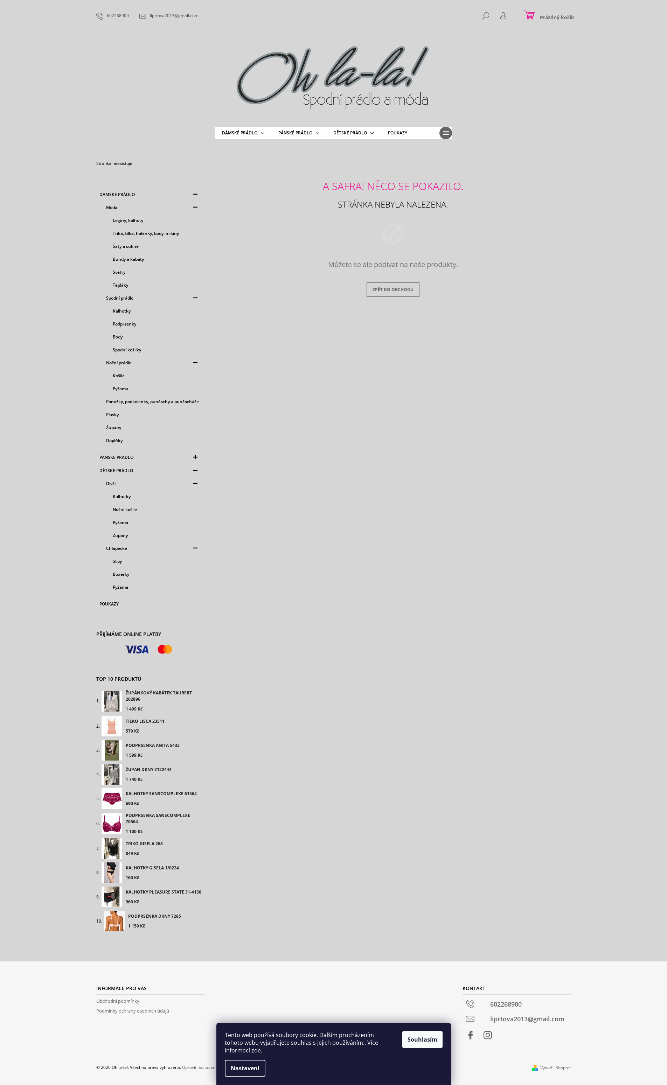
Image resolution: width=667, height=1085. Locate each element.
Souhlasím (422, 1039)
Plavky (112, 415)
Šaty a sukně (126, 246)
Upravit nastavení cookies (207, 1067)
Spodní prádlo (119, 298)
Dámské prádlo (117, 194)
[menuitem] (243, 133)
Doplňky (114, 440)
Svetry (119, 272)
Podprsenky (124, 324)
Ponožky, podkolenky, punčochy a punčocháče (152, 402)
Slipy (117, 561)
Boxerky (121, 574)
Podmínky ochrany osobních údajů (132, 1011)
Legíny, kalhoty (128, 220)
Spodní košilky (127, 350)
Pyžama (120, 389)
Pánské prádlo (116, 457)
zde (256, 1050)
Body (118, 337)
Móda (111, 207)
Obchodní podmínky (117, 1001)
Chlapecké (116, 548)
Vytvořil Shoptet (555, 1068)
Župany (113, 427)
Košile (119, 376)
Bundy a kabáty (128, 259)
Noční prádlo (118, 363)
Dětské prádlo (116, 471)
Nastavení (245, 1068)
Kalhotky (122, 311)
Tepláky (120, 285)
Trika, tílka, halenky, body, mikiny (146, 233)
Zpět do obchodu (393, 290)
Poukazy (109, 604)
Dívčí (111, 483)
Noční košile (125, 509)
